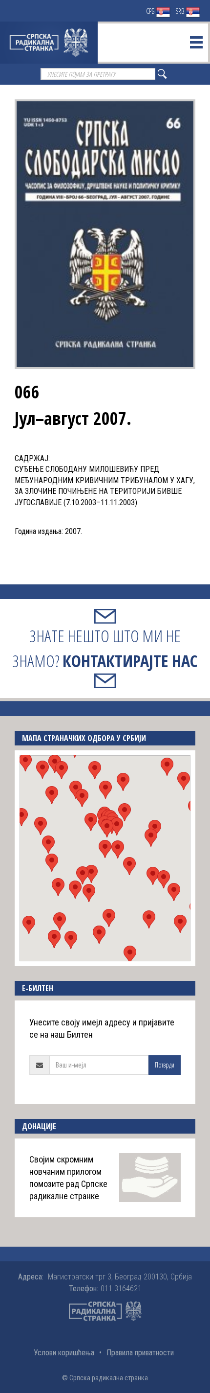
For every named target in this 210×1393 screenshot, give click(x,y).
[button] (105, 849)
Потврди (164, 1064)
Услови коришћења (64, 1352)
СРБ (151, 11)
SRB (180, 11)
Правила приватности (140, 1352)
